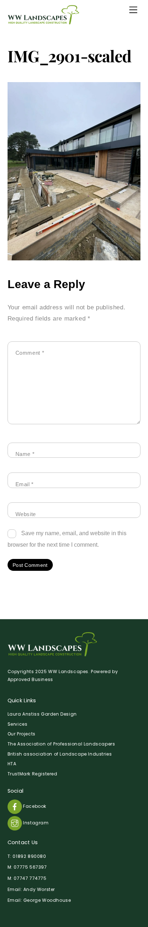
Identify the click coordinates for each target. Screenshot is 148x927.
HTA (12, 764)
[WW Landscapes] (43, 21)
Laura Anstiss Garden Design (42, 714)
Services (18, 724)
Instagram (35, 823)
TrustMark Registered (32, 774)
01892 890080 (29, 856)
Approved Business (30, 679)
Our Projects (22, 734)
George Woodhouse (47, 900)
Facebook (34, 806)
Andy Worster (39, 889)
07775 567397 (30, 867)
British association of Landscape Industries (60, 754)
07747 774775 (30, 878)
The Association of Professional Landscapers (61, 744)
